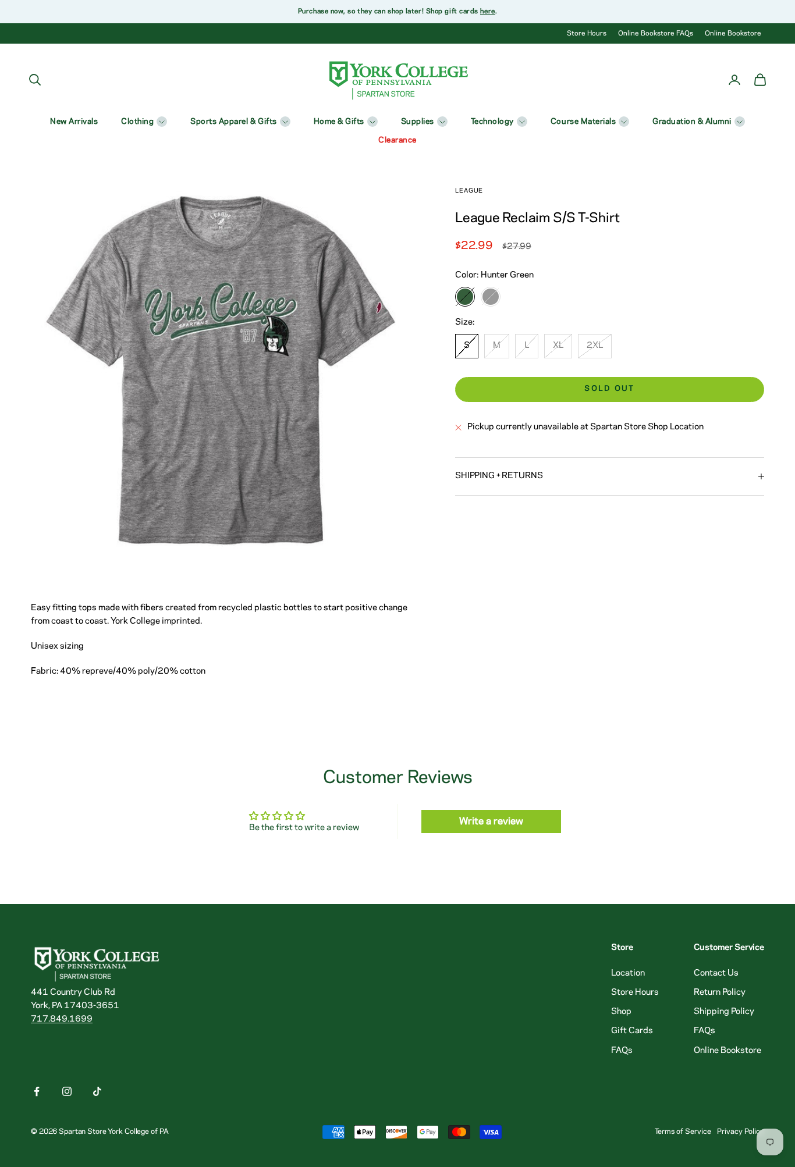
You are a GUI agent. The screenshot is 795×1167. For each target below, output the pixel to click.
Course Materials (583, 122)
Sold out (609, 389)
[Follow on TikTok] (97, 1091)
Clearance (397, 140)
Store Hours (586, 33)
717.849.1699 (62, 1019)
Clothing (137, 122)
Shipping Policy (724, 1012)
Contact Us (716, 973)
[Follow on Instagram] (67, 1091)
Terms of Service (683, 1131)
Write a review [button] (491, 821)
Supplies (417, 122)
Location (628, 973)
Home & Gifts (339, 122)
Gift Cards (632, 1031)
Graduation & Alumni (692, 122)
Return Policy (720, 992)
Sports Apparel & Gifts (233, 122)
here (487, 11)
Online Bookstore (733, 33)
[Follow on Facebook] (36, 1091)
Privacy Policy (740, 1131)
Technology (492, 122)
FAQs (622, 1051)
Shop (621, 1012)
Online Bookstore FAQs (655, 33)
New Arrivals (74, 122)
